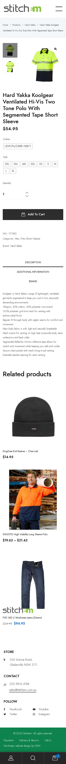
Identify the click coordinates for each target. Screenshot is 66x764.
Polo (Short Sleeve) (30, 238)
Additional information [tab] (33, 272)
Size (5, 157)
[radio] (17, 146)
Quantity (7, 183)
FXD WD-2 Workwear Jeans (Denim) (22, 617)
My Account (11, 758)
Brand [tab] (33, 281)
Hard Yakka (16, 246)
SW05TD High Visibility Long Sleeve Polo (25, 534)
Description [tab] (33, 262)
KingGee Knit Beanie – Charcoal (20, 451)
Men (17, 238)
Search (33, 758)
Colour (6, 139)
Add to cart (36, 214)
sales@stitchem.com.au (22, 690)
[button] (55, 49)
